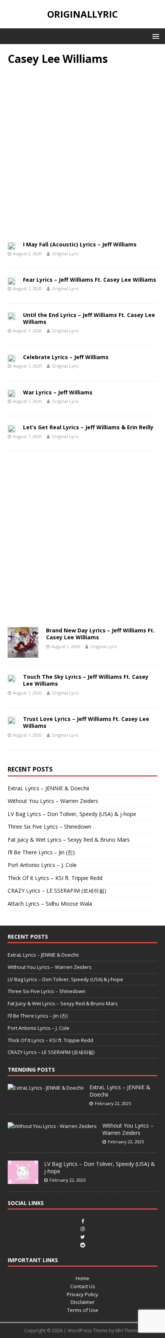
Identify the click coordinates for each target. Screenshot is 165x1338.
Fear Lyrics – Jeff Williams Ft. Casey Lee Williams (89, 279)
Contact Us (82, 1286)
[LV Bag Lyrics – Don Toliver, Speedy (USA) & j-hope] (23, 1179)
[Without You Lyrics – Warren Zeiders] (52, 1126)
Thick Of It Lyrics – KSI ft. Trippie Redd (55, 878)
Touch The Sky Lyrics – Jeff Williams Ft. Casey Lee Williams (85, 680)
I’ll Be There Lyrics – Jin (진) (41, 852)
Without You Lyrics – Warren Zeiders (53, 800)
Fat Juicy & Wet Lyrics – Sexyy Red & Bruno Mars (69, 839)
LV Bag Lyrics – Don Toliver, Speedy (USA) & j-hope (72, 814)
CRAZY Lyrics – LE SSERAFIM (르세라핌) (57, 890)
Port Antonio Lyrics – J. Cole (42, 864)
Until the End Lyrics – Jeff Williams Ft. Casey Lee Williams (89, 318)
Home (82, 1278)
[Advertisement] (82, 155)
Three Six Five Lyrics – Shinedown (49, 826)
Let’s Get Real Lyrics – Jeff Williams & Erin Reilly (88, 427)
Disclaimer (83, 1302)
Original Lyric (65, 253)
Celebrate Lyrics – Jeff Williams (66, 357)
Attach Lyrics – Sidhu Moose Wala (50, 903)
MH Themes (128, 1330)
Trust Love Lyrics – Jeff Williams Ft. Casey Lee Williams (86, 722)
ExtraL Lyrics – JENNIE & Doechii (48, 788)
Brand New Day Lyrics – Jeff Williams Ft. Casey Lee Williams (100, 634)
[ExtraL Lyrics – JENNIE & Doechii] (46, 1087)
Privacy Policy (82, 1294)
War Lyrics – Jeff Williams (57, 392)
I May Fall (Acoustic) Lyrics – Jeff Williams (80, 244)
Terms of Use (82, 1310)
